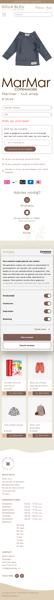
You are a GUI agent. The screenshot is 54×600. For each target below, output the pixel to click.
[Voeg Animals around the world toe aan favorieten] (4, 393)
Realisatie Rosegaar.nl (10, 596)
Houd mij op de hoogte (20, 149)
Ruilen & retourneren (13, 488)
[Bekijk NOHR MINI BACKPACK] (40, 409)
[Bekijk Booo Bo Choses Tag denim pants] (40, 367)
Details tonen (40, 329)
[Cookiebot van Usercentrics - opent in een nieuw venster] (40, 252)
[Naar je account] (36, 8)
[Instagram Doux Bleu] (22, 576)
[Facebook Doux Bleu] (17, 576)
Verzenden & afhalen (13, 482)
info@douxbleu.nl (11, 568)
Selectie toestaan (27, 345)
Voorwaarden (9, 491)
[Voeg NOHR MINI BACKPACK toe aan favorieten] (30, 436)
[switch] (47, 304)
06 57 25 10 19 (9, 565)
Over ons (6, 479)
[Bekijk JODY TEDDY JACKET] (14, 409)
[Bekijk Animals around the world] (14, 367)
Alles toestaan (27, 337)
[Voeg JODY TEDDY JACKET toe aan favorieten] (4, 436)
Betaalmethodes (10, 485)
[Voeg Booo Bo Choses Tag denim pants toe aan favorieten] (30, 393)
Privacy (6, 494)
